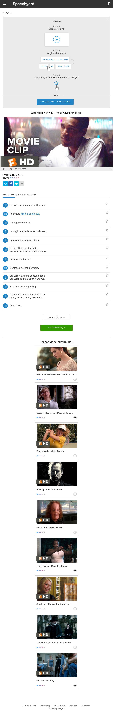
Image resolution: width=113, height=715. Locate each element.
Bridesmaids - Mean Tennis (50, 451)
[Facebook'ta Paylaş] (10, 183)
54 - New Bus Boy (45, 681)
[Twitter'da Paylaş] (16, 183)
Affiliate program (29, 706)
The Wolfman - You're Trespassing (53, 642)
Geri (8, 13)
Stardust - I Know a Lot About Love (54, 604)
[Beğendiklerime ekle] (5, 183)
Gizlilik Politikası (59, 706)
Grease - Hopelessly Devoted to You (54, 413)
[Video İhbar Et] (21, 183)
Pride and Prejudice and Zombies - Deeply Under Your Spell (56, 374)
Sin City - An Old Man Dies (49, 489)
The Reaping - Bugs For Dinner (52, 566)
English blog (45, 706)
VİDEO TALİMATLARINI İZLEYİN (55, 101)
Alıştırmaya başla (56, 328)
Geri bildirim (85, 706)
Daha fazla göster (56, 317)
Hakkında (73, 706)
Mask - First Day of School (49, 527)
